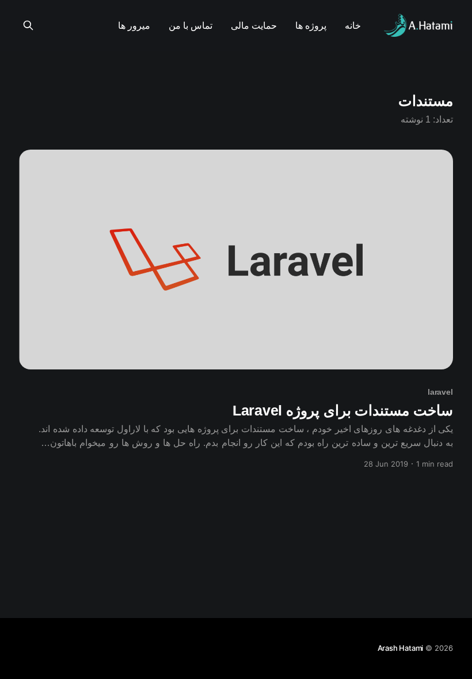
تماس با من (190, 25)
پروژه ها (310, 25)
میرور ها (134, 25)
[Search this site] (28, 25)
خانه (353, 25)
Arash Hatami (401, 648)
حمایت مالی (254, 25)
